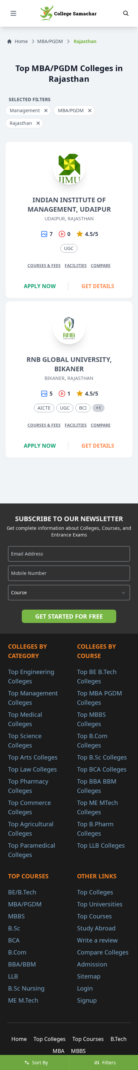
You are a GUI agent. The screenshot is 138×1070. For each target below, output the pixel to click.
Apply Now (40, 286)
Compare (101, 265)
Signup (87, 1000)
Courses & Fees (44, 265)
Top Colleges (95, 892)
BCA (14, 940)
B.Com (17, 952)
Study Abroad (96, 928)
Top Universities (100, 904)
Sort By (40, 1062)
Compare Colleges (103, 952)
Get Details (97, 286)
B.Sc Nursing (26, 988)
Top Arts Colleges (33, 757)
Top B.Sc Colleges (102, 757)
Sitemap (88, 976)
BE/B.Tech (22, 892)
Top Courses (94, 916)
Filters (109, 1062)
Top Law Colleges (32, 769)
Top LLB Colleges (101, 845)
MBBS (16, 916)
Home (21, 41)
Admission (92, 964)
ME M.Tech (23, 1000)
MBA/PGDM (50, 41)
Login (85, 988)
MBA (58, 1051)
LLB (13, 976)
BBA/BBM (22, 964)
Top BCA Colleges (102, 769)
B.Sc (14, 928)
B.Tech (119, 1039)
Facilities (76, 265)
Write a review (97, 940)
